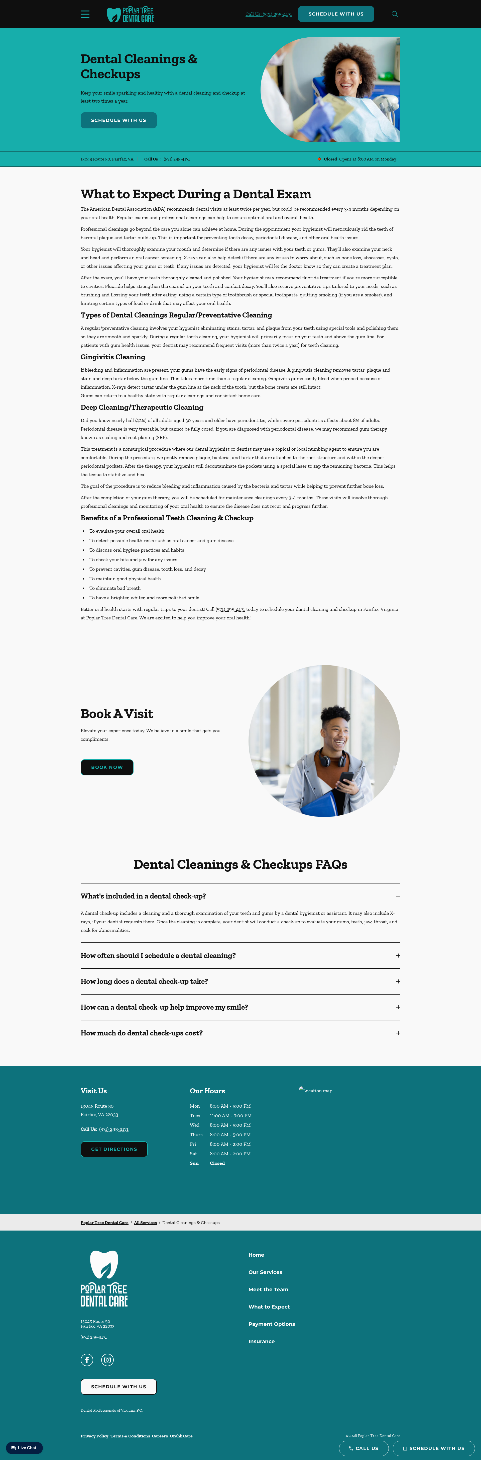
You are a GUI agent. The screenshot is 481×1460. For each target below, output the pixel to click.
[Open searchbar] (394, 14)
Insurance (262, 1341)
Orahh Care (181, 1436)
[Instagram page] (107, 1360)
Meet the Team (268, 1289)
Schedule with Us (336, 14)
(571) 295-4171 (177, 159)
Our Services (265, 1272)
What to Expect (269, 1307)
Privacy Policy (94, 1436)
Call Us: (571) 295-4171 (269, 14)
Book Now (107, 767)
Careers (160, 1436)
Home (256, 1255)
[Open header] (86, 14)
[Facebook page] (87, 1360)
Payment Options (272, 1324)
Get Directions (114, 1149)
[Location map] (349, 1140)
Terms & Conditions (130, 1436)
